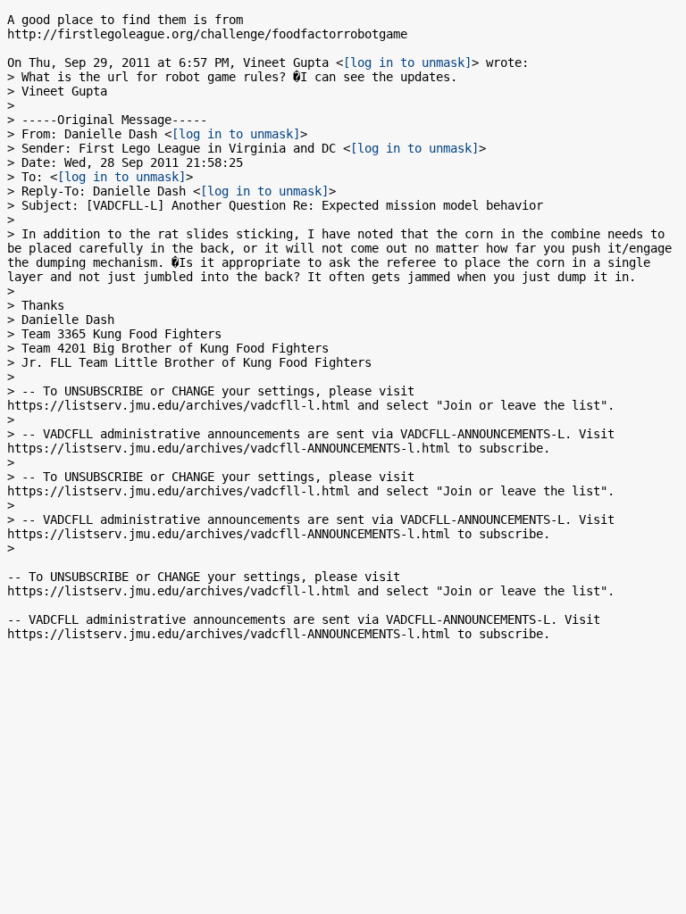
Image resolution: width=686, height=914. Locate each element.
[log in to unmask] (407, 62)
